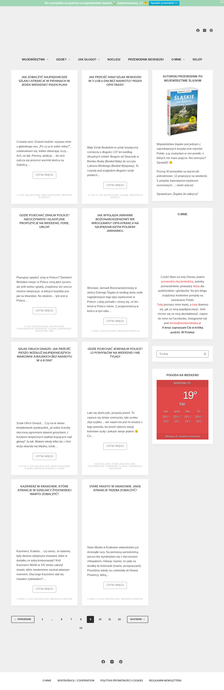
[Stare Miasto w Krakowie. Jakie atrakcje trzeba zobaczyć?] (115, 519)
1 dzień (95, 331)
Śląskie (124, 195)
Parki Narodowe (50, 195)
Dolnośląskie (40, 326)
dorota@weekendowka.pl (185, 323)
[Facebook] (198, 30)
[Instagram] (204, 30)
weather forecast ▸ (183, 436)
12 (119, 619)
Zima (51, 331)
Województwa (33, 59)
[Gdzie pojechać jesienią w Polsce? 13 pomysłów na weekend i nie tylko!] (115, 385)
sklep (196, 286)
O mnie (176, 59)
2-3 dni (20, 195)
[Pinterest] (211, 30)
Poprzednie (24, 619)
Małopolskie (32, 195)
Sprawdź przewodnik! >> (164, 3)
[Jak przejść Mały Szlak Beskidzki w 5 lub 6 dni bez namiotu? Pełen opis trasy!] (115, 117)
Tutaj (160, 304)
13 (80, 628)
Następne (136, 619)
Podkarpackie (25, 329)
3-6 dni (91, 195)
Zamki (61, 468)
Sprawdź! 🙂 (165, 162)
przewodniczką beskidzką (177, 281)
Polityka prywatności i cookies (121, 681)
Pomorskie (40, 329)
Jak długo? (87, 59)
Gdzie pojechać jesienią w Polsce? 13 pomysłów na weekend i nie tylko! (115, 352)
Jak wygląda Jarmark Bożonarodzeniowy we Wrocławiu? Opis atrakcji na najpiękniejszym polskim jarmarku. (115, 223)
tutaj (194, 304)
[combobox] (179, 353)
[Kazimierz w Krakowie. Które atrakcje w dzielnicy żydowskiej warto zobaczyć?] (44, 523)
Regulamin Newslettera (165, 681)
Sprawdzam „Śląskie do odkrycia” (177, 194)
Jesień (115, 464)
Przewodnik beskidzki (146, 59)
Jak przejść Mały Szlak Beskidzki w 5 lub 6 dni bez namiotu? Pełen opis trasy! (115, 81)
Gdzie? (61, 59)
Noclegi (113, 59)
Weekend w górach (45, 468)
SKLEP (197, 59)
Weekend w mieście (128, 331)
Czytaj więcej (46, 176)
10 (100, 619)
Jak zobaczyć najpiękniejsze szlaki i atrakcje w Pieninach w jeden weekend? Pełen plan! (44, 81)
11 (109, 619)
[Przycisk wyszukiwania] (205, 354)
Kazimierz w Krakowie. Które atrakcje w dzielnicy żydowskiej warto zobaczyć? (44, 490)
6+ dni (99, 195)
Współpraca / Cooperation (75, 681)
